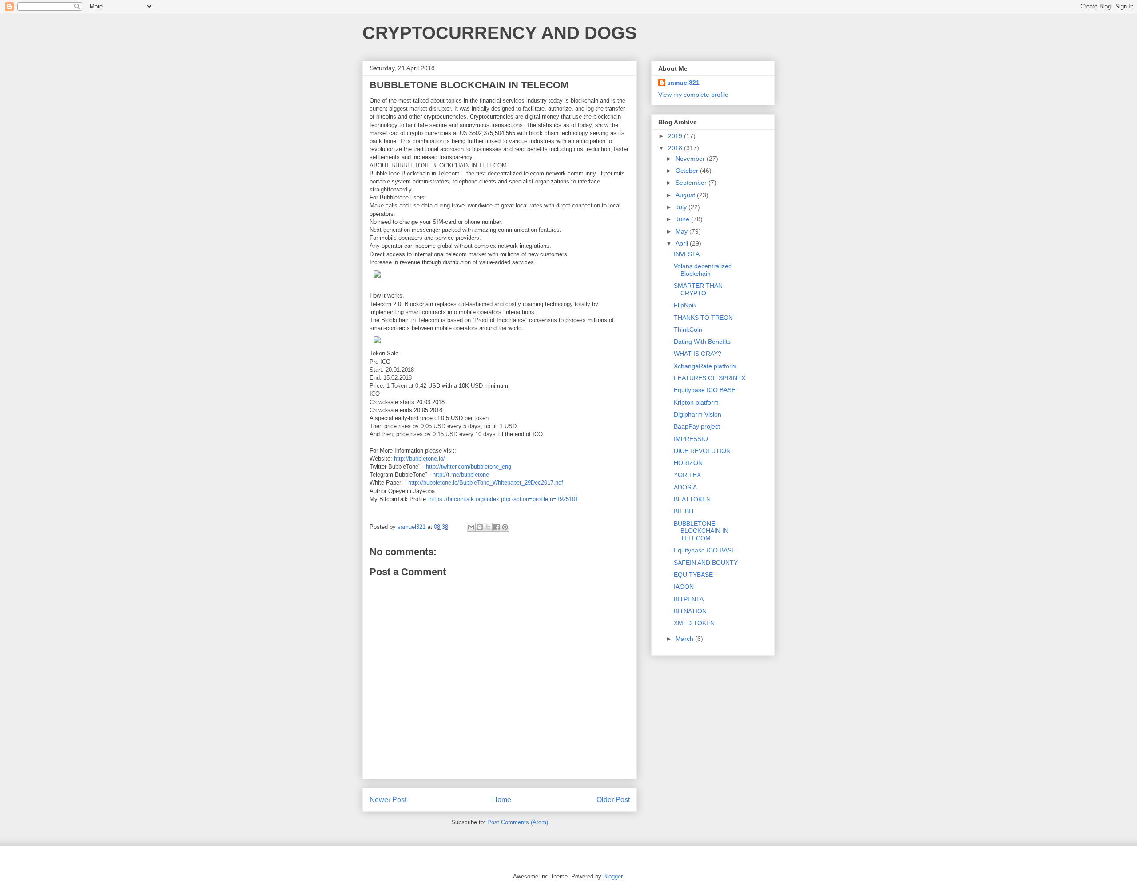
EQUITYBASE (693, 574)
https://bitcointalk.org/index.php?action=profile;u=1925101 (503, 499)
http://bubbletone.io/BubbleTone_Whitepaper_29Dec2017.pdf (485, 482)
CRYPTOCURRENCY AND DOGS (499, 33)
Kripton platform (696, 402)
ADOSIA (685, 487)
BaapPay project (697, 426)
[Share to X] (488, 527)
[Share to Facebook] (496, 527)
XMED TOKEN (694, 623)
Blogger (612, 876)
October (688, 170)
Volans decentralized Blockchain (703, 269)
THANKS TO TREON (703, 317)
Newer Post (388, 799)
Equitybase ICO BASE (704, 389)
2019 (676, 135)
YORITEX (687, 474)
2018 (676, 147)
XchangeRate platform (705, 366)
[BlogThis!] (479, 527)
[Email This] (471, 527)
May (682, 231)
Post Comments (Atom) (517, 822)
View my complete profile (693, 94)
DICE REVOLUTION (702, 450)
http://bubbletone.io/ (419, 458)
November (691, 158)
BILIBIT (684, 511)
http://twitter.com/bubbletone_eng (468, 466)
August (686, 195)
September (692, 182)
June (683, 219)
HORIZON (688, 462)
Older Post (613, 799)
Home (501, 799)
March (685, 638)
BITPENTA (689, 599)
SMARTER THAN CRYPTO (698, 289)
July (682, 207)
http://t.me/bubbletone (461, 474)
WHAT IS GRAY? (697, 353)
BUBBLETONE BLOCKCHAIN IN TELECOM (701, 531)
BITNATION (690, 611)
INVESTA (687, 254)
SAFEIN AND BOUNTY (706, 562)
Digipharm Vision (697, 414)
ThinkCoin (688, 329)
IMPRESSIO (691, 438)
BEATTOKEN (692, 499)
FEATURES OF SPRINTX (709, 377)
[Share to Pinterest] (505, 527)
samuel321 (683, 82)
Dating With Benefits (702, 341)
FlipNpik (685, 305)
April (683, 243)
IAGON (684, 586)
